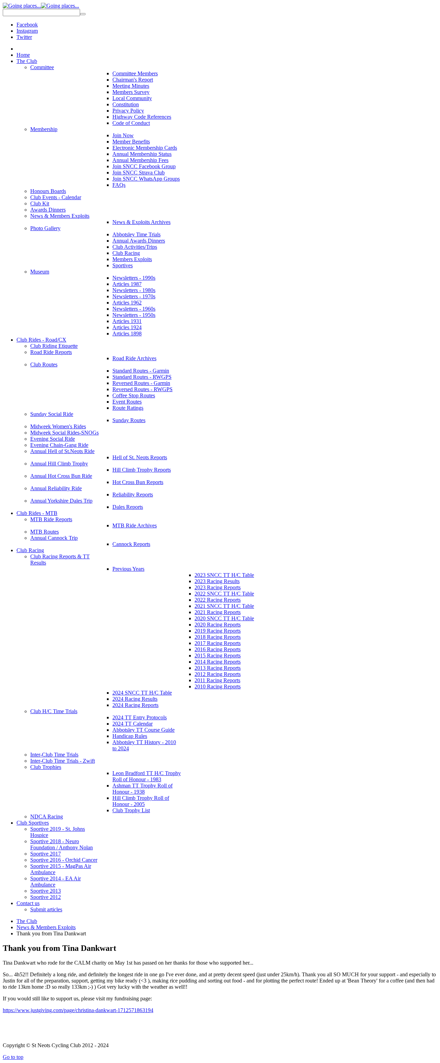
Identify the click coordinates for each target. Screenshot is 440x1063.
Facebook (27, 25)
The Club (26, 921)
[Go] (83, 14)
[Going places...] (41, 6)
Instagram (27, 31)
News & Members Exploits (46, 927)
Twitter (24, 37)
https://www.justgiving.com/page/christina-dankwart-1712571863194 (78, 1010)
